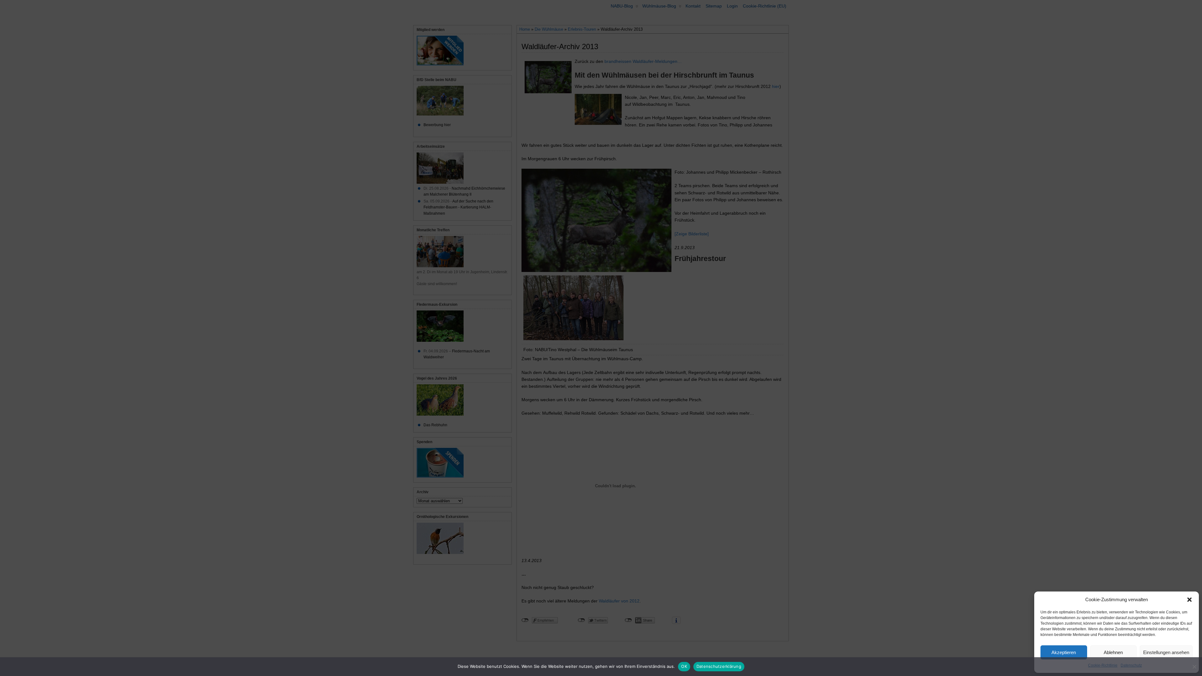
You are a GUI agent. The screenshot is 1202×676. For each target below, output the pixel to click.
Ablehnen (1113, 652)
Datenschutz (1131, 665)
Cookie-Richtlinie (1102, 665)
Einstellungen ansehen (1166, 652)
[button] (1189, 600)
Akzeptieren (1063, 652)
